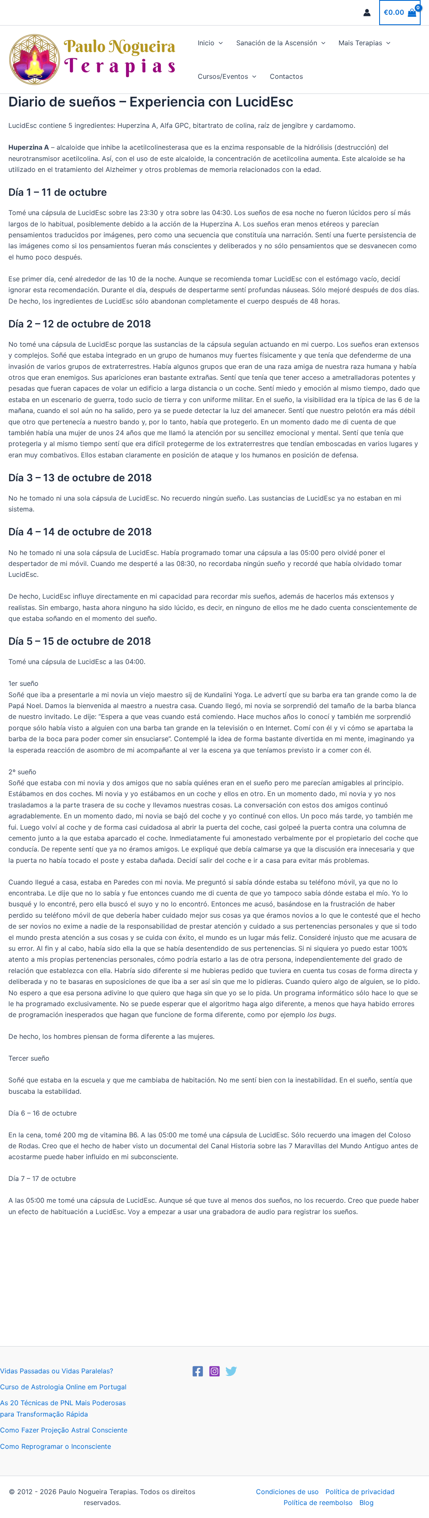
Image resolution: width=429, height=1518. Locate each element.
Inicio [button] (206, 43)
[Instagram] (214, 1371)
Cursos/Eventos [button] (223, 76)
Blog (366, 1502)
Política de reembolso (318, 1502)
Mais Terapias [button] (360, 43)
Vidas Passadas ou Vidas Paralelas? (56, 1371)
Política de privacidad (360, 1491)
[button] (218, 43)
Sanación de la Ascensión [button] (276, 43)
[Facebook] (198, 1371)
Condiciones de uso (287, 1491)
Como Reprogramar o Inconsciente (55, 1446)
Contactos (286, 76)
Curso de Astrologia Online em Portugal (63, 1387)
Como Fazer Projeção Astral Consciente (63, 1430)
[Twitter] (231, 1371)
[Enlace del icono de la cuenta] (367, 12)
